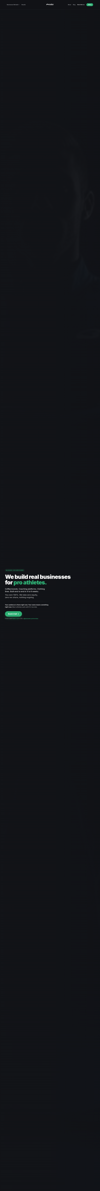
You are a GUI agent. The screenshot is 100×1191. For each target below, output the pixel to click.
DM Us (90, 4)
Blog (74, 4)
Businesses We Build (12, 4)
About (69, 4)
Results (24, 4)
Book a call (16, 618)
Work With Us (81, 4)
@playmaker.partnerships (31, 618)
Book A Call (13, 614)
